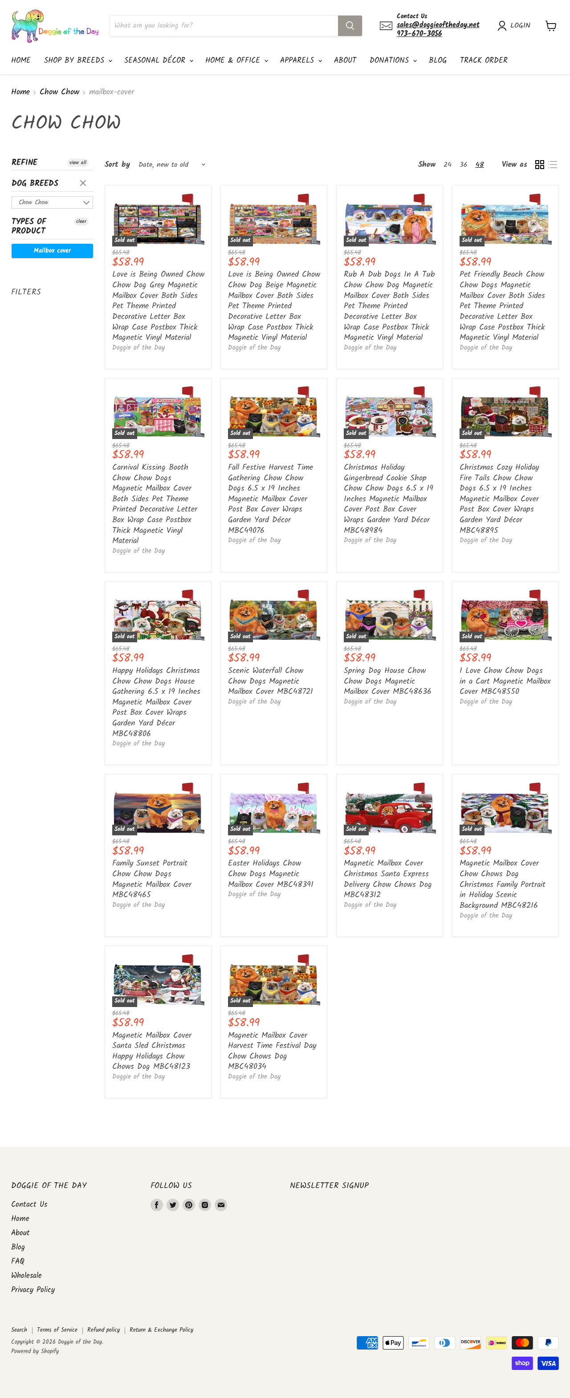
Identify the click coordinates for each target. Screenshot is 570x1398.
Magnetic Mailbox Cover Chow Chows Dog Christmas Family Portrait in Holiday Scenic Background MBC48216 (503, 884)
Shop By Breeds (75, 61)
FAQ (17, 1262)
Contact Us (29, 1205)
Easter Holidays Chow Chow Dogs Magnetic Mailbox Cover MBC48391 (271, 874)
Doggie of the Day (138, 347)
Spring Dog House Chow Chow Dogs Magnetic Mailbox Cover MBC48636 (388, 681)
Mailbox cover (52, 251)
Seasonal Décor (156, 61)
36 (464, 164)
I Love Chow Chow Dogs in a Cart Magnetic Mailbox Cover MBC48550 (505, 681)
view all (77, 163)
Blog (438, 61)
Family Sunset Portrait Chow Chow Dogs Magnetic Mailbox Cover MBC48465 (151, 879)
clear (84, 183)
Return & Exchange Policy (161, 1330)
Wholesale (26, 1276)
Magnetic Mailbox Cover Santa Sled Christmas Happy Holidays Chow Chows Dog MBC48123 (151, 1051)
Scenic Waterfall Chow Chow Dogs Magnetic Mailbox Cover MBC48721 (270, 681)
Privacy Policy (33, 1290)
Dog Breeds (35, 183)
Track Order (484, 61)
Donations (391, 61)
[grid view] (539, 164)
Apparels (298, 61)
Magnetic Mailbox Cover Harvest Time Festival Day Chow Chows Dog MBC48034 (272, 1051)
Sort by (117, 165)
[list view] (552, 164)
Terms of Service (57, 1330)
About (345, 61)
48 (480, 164)
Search (19, 1330)
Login (520, 25)
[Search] (350, 26)
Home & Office (234, 61)
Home (21, 61)
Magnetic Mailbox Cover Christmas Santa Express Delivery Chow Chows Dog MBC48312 (388, 879)
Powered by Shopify (35, 1351)
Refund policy (103, 1330)
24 (448, 164)
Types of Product (29, 227)
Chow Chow (59, 92)
